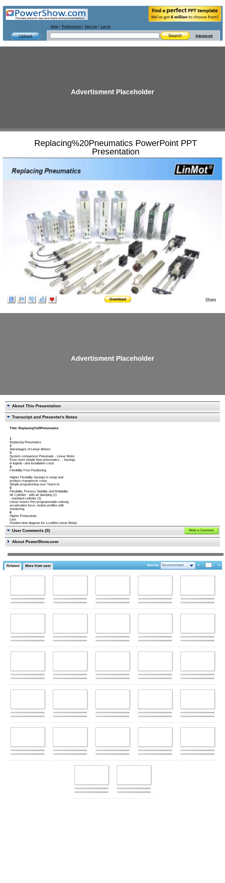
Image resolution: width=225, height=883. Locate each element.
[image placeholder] (28, 585)
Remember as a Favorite (52, 299)
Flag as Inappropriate (22, 299)
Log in (105, 27)
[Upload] (25, 36)
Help (54, 27)
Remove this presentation (11, 299)
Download (118, 299)
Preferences (71, 27)
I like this (42, 299)
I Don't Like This (32, 299)
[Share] (202, 299)
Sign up (91, 27)
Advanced (203, 36)
